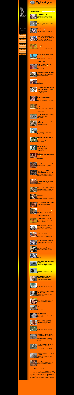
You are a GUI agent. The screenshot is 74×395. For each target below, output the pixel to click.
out (47, 133)
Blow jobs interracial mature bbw (49, 376)
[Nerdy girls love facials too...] (33, 315)
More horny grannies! (41, 150)
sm (50, 100)
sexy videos (42, 16)
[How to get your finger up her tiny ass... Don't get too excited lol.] (33, 355)
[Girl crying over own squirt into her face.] (33, 220)
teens (46, 198)
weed (44, 236)
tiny (39, 17)
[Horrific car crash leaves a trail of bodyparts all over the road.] (33, 81)
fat (51, 17)
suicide (41, 32)
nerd (39, 316)
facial (43, 316)
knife (44, 100)
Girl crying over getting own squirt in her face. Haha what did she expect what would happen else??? (45, 46)
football (40, 257)
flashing (44, 149)
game (43, 68)
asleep (38, 340)
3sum (40, 309)
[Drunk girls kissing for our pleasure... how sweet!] (33, 204)
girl (42, 117)
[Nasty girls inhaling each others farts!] (33, 181)
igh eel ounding (42, 377)
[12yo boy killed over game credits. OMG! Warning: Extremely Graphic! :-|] (33, 66)
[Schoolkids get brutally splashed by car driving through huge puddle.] (33, 285)
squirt (40, 49)
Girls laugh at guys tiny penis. (42, 14)
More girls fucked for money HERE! (43, 345)
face (41, 49)
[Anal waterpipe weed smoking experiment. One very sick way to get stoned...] (33, 234)
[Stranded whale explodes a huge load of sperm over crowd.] (33, 263)
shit (42, 92)
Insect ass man (39, 373)
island (40, 323)
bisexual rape (49, 377)
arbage (46, 377)
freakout (42, 295)
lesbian (49, 198)
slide (39, 133)
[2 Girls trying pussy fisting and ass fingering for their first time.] (33, 165)
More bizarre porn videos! (41, 61)
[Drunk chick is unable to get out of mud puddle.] (33, 116)
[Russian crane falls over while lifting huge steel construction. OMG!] (33, 74)
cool (39, 7)
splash (42, 287)
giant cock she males (47, 372)
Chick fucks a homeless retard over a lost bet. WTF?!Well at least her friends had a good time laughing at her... (45, 55)
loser (50, 17)
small (41, 17)
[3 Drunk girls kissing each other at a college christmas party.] (33, 196)
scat (39, 92)
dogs (46, 330)
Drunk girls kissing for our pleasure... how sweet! (45, 202)
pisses (40, 340)
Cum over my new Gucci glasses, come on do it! (45, 361)
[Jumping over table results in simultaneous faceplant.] (33, 227)
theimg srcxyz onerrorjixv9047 (36, 377)
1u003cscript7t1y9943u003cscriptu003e (46, 373)
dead (49, 100)
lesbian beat (52, 377)
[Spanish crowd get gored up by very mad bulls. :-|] (33, 139)
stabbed (40, 100)
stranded (44, 265)
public (44, 92)
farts (39, 182)
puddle (40, 287)
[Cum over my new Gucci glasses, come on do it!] (33, 363)
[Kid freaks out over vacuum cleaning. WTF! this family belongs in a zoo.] (33, 293)
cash (44, 349)
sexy (41, 7)
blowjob (44, 323)
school (44, 287)
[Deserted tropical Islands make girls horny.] (33, 322)
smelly (41, 183)
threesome (44, 198)
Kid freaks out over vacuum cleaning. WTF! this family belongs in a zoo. (45, 292)
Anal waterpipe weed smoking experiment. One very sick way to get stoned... (45, 233)
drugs (46, 236)
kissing (40, 198)
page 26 (48, 375)
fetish (52, 100)
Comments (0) (50, 16)
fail (42, 49)
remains (44, 32)
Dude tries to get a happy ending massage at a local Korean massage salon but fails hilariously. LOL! (45, 106)
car (39, 83)
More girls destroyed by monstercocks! (43, 215)
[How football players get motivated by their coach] (33, 255)
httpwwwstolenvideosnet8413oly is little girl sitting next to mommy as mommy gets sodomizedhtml (43, 375)
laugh (44, 17)
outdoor (46, 92)
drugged (48, 236)
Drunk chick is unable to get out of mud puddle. (45, 114)
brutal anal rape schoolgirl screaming (39, 376)
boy (39, 68)
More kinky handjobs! (41, 111)
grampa (40, 158)
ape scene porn (52, 375)
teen (45, 49)
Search (53, 11)
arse (52, 182)
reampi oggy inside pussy (33, 373)
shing (39, 371)
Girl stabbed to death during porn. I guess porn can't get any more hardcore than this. (45, 97)
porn (45, 100)
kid (45, 287)
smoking (51, 236)
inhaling (47, 182)
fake (42, 357)
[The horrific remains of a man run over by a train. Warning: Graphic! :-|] (33, 30)
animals (44, 330)
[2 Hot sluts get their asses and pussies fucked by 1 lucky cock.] (33, 307)
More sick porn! (40, 93)
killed (41, 68)
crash (41, 83)
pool (41, 133)
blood (47, 100)
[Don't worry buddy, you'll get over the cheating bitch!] (33, 328)
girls (46, 17)
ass (39, 183)
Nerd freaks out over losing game (43, 247)
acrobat (42, 280)
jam (41, 243)
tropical (42, 323)
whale (42, 265)
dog (42, 330)
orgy (41, 309)
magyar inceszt (44, 374)
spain (43, 141)
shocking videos (42, 24)
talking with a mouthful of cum (40, 372)
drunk (40, 117)
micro (40, 125)
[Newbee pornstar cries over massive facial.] (33, 301)
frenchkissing (52, 198)
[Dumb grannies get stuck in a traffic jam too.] (33, 242)
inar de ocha (42, 371)
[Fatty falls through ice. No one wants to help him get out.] (33, 270)
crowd (41, 141)
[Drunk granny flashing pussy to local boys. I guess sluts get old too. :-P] (33, 147)
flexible (44, 280)
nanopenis (44, 125)
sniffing (45, 182)
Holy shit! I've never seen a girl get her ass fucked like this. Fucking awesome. (44, 277)
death (42, 83)
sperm (40, 265)
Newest (35, 368)
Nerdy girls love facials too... (42, 313)
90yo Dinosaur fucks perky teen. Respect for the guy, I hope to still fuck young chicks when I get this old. (45, 154)
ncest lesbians (36, 371)
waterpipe (42, 236)
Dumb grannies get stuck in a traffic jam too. (45, 240)
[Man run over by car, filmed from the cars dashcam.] (33, 23)
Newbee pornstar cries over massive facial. (44, 299)
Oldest (41, 368)
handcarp (54, 373)
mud (41, 117)
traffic (39, 243)
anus (38, 183)
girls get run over (32, 371)
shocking (37, 7)
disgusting (50, 182)
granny (42, 149)
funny (35, 7)
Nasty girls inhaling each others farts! (43, 179)
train (39, 32)
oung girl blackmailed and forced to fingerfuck (36, 374)
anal (39, 236)
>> (43, 368)
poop (41, 92)
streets (48, 149)
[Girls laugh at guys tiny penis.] (33, 16)
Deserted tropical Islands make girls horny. (44, 320)
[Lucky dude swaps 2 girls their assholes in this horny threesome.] (33, 189)
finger (40, 357)
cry (43, 49)
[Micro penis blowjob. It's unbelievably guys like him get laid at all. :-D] (33, 123)
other (43, 7)
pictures (45, 7)
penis (42, 17)
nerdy (41, 316)
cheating (40, 330)
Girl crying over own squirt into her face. (44, 218)
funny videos (42, 40)
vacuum (40, 295)
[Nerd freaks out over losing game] (33, 249)
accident (43, 133)
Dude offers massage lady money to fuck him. (45, 344)
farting (41, 182)
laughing (48, 17)
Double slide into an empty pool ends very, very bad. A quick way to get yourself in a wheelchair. (45, 129)
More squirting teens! (41, 51)
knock (45, 133)
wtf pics (48, 7)
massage (40, 349)
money (43, 349)
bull (39, 141)
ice (40, 272)
